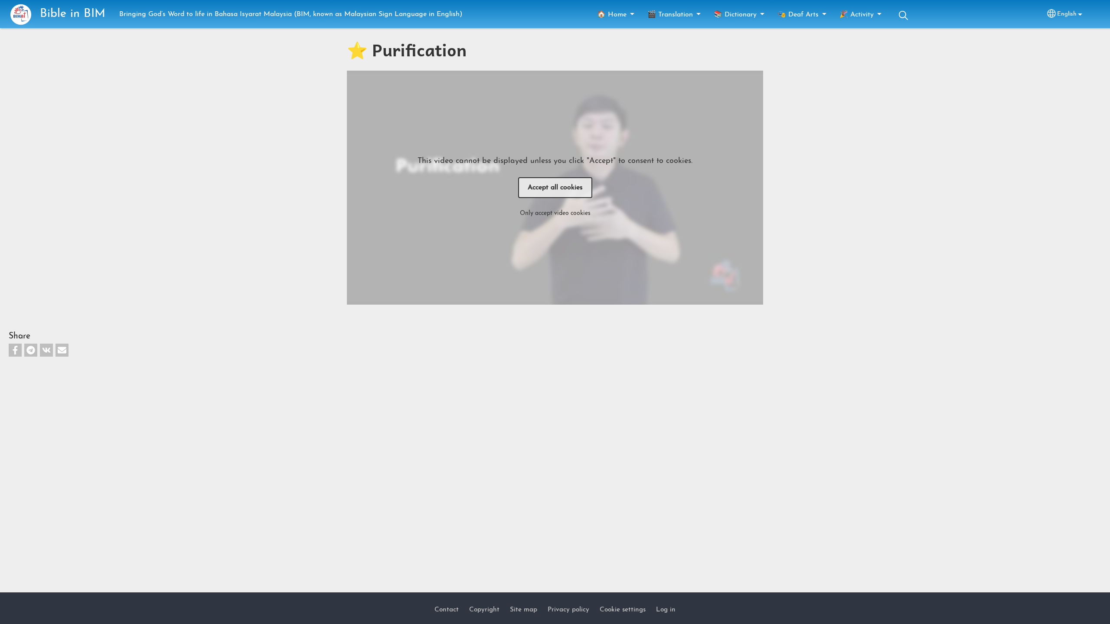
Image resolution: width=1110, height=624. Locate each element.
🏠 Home (612, 14)
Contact (446, 609)
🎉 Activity (856, 14)
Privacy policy (568, 609)
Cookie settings (623, 609)
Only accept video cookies (555, 213)
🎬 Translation (670, 14)
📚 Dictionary (735, 14)
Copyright (484, 609)
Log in (666, 609)
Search (903, 15)
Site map (523, 609)
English (1067, 14)
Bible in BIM (72, 14)
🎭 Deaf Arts (798, 14)
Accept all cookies (555, 187)
